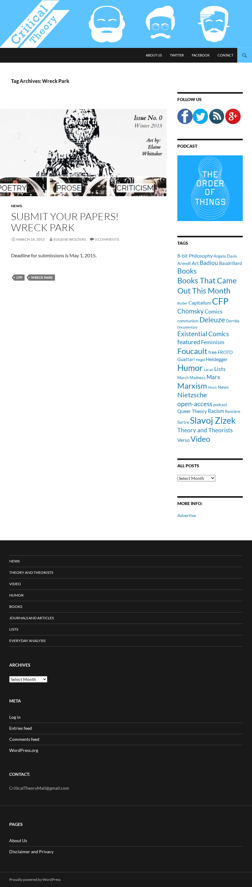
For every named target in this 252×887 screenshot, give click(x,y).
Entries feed (20, 728)
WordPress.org (23, 750)
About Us (154, 55)
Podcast (187, 146)
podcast (220, 405)
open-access (194, 403)
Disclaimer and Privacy (31, 851)
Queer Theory (192, 411)
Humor (190, 368)
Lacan (208, 369)
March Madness (191, 377)
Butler (182, 303)
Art (195, 263)
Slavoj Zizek (213, 420)
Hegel (200, 359)
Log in (15, 717)
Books (187, 270)
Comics (213, 311)
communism (188, 320)
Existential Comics (203, 333)
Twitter (177, 55)
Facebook (201, 55)
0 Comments (107, 239)
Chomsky (190, 311)
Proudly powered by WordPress (35, 879)
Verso (183, 440)
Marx (213, 377)
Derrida (232, 320)
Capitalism (199, 302)
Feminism (212, 342)
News (16, 206)
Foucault (192, 351)
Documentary (187, 327)
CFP (19, 277)
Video (200, 438)
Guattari (186, 359)
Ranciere (232, 411)
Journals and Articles (31, 618)
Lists (220, 368)
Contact (225, 55)
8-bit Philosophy (195, 256)
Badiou (209, 262)
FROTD (225, 352)
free (212, 352)
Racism (216, 411)
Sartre (183, 422)
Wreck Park (42, 277)
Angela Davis (225, 256)
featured (188, 341)
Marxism (192, 385)
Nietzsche (192, 395)
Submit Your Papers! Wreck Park (65, 222)
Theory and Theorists (205, 430)
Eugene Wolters (69, 239)
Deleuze (212, 320)
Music (212, 387)
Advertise (186, 515)
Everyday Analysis (27, 640)
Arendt (184, 263)
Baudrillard (230, 263)
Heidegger (217, 359)
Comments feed (24, 739)
